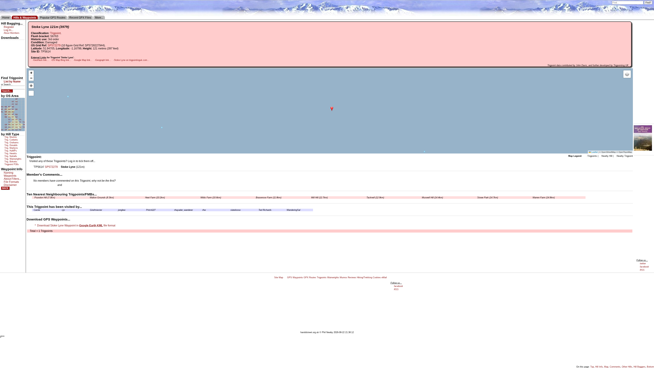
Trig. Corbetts (11, 140)
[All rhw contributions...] (201, 210)
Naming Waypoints (10, 174)
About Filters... (12, 178)
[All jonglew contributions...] (117, 210)
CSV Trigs (8, 71)
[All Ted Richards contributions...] (258, 210)
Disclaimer (10, 184)
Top (592, 366)
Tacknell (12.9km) (375, 197)
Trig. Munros (10, 137)
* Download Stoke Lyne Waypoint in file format (74, 225)
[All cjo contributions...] (61, 210)
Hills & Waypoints (24, 17)
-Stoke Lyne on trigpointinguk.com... (131, 60)
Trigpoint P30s (11, 164)
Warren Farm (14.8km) (543, 197)
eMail (384, 277)
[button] (331, 108)
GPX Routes (310, 277)
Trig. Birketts (10, 161)
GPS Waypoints (295, 277)
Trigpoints (321, 277)
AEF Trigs (8, 66)
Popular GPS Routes (52, 17)
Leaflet (594, 151)
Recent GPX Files (80, 17)
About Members (11, 33)
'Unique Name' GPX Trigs (11, 48)
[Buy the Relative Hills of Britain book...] (643, 149)
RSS (642, 270)
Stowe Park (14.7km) (487, 197)
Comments (615, 366)
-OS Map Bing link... (61, 60)
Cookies (377, 277)
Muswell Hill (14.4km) (432, 197)
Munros (343, 277)
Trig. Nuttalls (10, 156)
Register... (41, 185)
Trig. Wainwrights (12, 159)
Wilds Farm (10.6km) (210, 197)
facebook (644, 266)
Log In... (70, 185)
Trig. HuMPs (10, 150)
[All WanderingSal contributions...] (286, 210)
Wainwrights (333, 277)
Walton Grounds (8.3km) (101, 197)
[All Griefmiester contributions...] (89, 210)
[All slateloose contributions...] (229, 210)
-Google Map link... (83, 60)
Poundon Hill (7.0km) (44, 197)
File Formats (11, 181)
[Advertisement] (329, 305)
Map (606, 366)
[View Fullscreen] (31, 93)
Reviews (352, 277)
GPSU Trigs (8, 54)
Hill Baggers (639, 366)
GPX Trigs (8, 42)
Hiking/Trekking (364, 277)
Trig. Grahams (11, 142)
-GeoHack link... (41, 60)
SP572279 (54, 45)
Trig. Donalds (11, 145)
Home (6, 17)
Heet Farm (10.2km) (154, 197)
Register (9, 27)
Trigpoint (55, 33)
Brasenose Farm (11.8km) (268, 197)
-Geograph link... (103, 60)
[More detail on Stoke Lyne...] (59, 166)
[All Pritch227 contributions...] (145, 210)
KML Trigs (8, 60)
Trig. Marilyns (11, 148)
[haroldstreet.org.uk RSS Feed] (285, 277)
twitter (643, 263)
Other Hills (627, 366)
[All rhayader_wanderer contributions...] (173, 210)
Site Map (278, 277)
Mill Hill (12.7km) (319, 197)
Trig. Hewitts (10, 153)
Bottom (650, 366)
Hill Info (599, 366)
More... (99, 17)
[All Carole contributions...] (33, 210)
